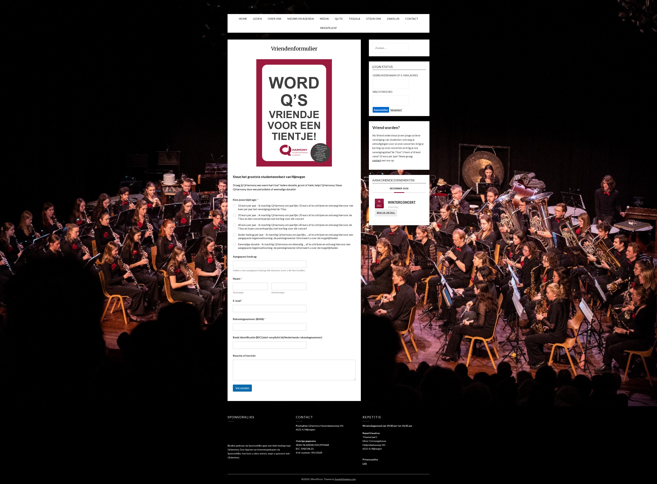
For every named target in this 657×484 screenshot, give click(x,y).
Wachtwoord (382, 91)
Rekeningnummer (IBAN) (249, 319)
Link (365, 463)
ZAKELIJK (393, 18)
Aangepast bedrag (244, 256)
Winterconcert (402, 202)
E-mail (237, 300)
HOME (243, 18)
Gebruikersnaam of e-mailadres (395, 75)
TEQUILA (354, 18)
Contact (411, 18)
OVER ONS (274, 18)
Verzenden (242, 388)
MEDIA (324, 18)
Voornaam (238, 292)
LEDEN (257, 18)
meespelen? (328, 27)
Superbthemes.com (345, 479)
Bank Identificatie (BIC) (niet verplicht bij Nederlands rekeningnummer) (277, 337)
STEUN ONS (373, 18)
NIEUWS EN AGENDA (300, 18)
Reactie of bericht (244, 355)
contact (376, 160)
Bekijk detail (386, 213)
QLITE (339, 18)
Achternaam (278, 292)
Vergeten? (396, 109)
